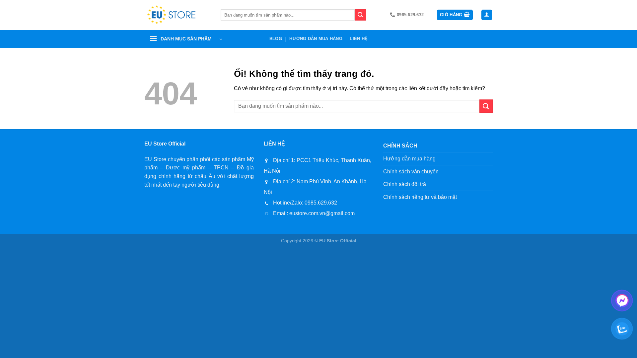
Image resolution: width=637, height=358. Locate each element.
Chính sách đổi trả (404, 184)
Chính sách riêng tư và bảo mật (420, 197)
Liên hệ (359, 38)
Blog (275, 38)
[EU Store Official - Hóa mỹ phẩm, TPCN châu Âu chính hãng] (177, 15)
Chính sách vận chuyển (411, 171)
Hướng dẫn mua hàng (315, 38)
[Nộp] (360, 15)
